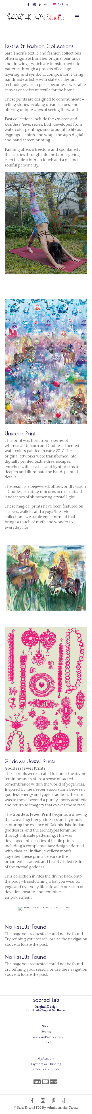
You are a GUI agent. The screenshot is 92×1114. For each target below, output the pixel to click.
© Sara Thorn (23, 1108)
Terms (73, 1108)
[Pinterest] (40, 5)
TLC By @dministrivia (51, 1108)
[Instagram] (34, 5)
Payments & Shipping (46, 1064)
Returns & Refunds (46, 1069)
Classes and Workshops (46, 1037)
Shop (46, 1026)
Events (46, 1032)
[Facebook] (28, 5)
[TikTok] (46, 5)
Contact (45, 1042)
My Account (46, 1059)
